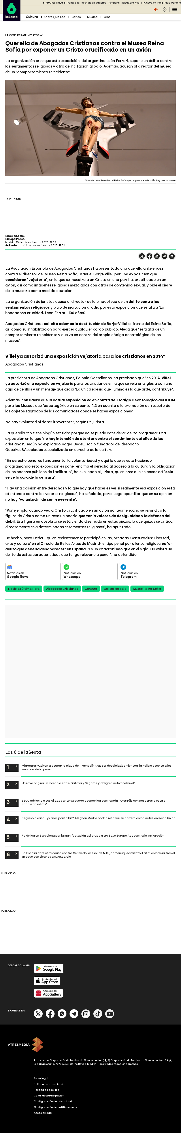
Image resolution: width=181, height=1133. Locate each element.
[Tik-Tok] (97, 1017)
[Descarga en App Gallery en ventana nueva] (48, 997)
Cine (107, 17)
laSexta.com (14, 236)
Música (92, 17)
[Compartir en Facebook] (149, 258)
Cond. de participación (49, 1095)
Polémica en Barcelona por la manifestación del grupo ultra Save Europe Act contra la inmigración (93, 835)
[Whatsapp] (62, 1017)
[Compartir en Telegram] (164, 258)
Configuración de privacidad (53, 1101)
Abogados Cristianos (62, 589)
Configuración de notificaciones (55, 1107)
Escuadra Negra (132, 2)
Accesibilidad (43, 1112)
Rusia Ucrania (172, 2)
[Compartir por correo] (172, 258)
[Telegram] (74, 1017)
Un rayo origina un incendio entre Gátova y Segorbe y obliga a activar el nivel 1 (79, 783)
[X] (142, 258)
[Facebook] (50, 1017)
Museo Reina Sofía (147, 589)
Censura (91, 589)
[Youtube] (109, 1017)
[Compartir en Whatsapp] (157, 258)
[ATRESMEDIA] (90, 1045)
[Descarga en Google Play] (49, 972)
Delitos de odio (115, 589)
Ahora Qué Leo (54, 17)
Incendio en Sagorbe (93, 2)
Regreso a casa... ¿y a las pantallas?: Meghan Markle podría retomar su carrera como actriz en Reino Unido (98, 818)
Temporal (114, 2)
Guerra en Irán (153, 2)
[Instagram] (85, 1017)
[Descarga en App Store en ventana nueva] (47, 984)
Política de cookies (46, 1089)
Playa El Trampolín (67, 2)
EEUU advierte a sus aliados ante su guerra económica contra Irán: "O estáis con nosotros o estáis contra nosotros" (93, 802)
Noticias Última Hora (24, 589)
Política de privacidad (48, 1084)
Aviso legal (41, 1078)
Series (76, 17)
